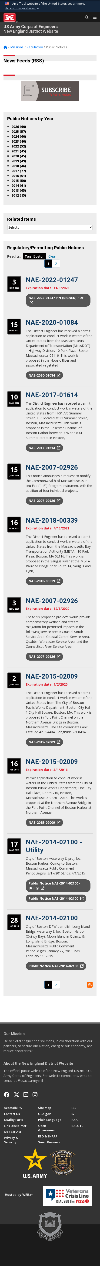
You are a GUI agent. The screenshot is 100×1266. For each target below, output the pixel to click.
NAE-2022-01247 (52, 280)
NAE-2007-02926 (52, 467)
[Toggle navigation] (93, 17)
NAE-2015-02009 (52, 676)
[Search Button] (85, 17)
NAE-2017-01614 (52, 395)
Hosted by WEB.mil (20, 1194)
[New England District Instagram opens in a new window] (35, 1094)
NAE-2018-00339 (52, 520)
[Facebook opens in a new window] (7, 1094)
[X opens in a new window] (16, 1094)
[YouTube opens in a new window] (25, 1094)
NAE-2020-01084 (52, 322)
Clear (52, 256)
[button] (22, 8)
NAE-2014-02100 (52, 918)
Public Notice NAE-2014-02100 (54, 898)
